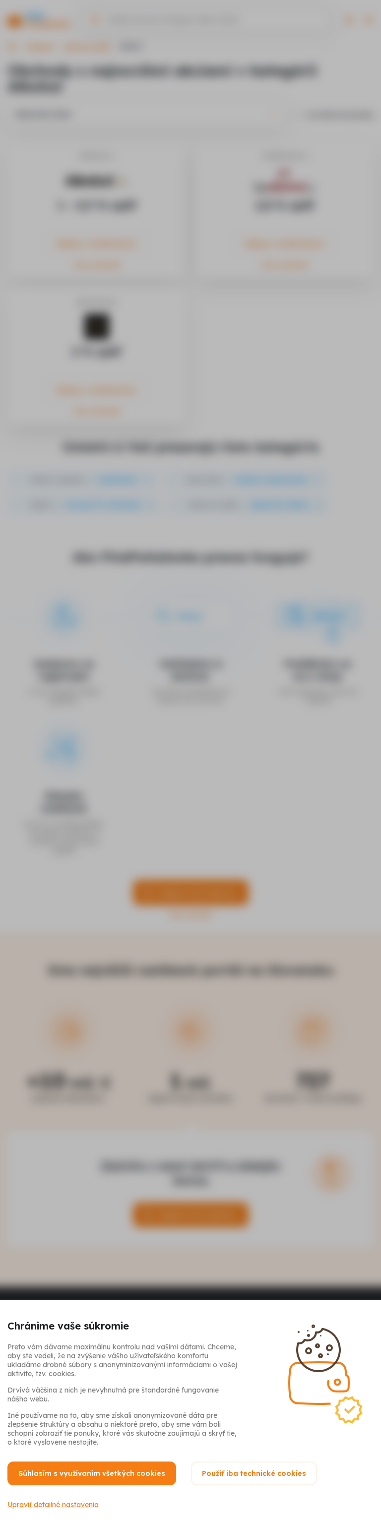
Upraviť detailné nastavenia (53, 1504)
